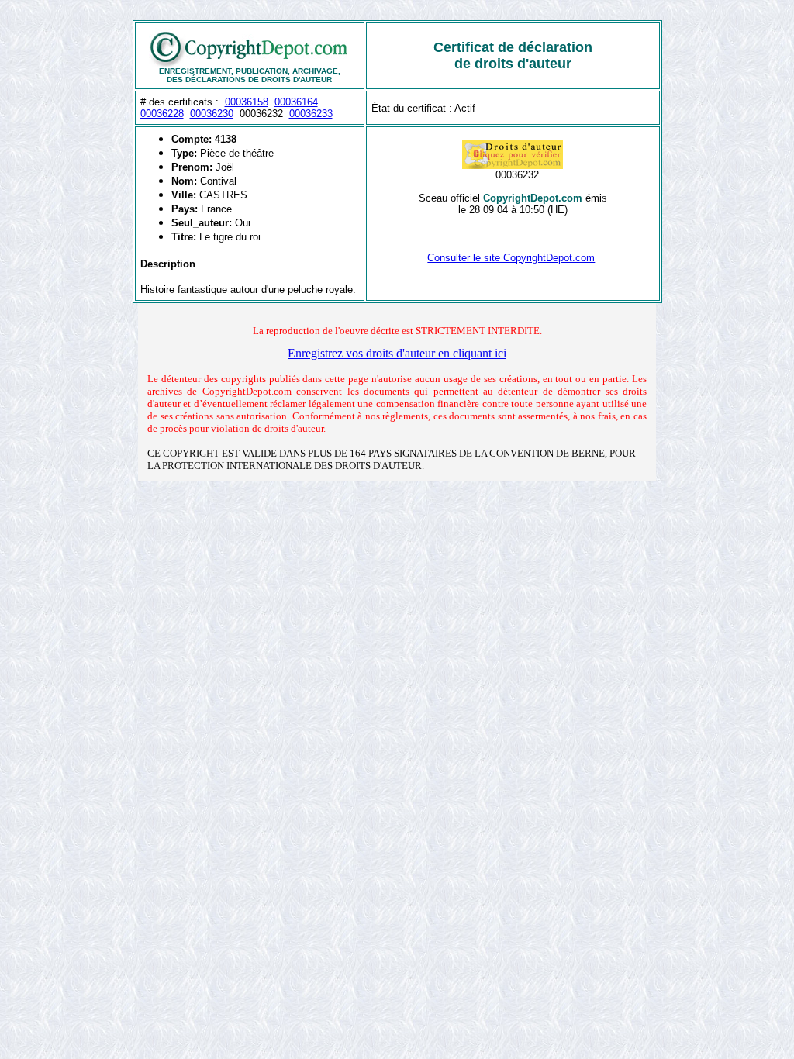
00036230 (211, 113)
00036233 (311, 113)
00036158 (246, 102)
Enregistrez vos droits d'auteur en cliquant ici (397, 353)
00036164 (296, 102)
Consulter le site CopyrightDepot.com (511, 258)
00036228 (162, 113)
